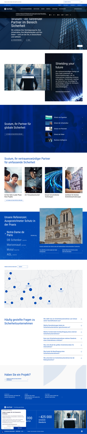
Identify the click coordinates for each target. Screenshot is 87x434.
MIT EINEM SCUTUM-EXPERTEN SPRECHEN (14, 200)
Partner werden (66, 5)
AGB (22, 431)
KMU (29, 40)
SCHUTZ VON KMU (36, 8)
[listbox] (23, 267)
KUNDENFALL (48, 8)
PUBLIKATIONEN (54, 8)
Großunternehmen (17, 40)
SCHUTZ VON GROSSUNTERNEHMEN (26, 8)
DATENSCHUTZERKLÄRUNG (9, 431)
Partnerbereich (73, 5)
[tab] (20, 234)
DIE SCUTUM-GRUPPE (62, 8)
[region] (43, 289)
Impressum (18, 431)
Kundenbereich (80, 5)
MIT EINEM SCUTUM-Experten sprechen (14, 134)
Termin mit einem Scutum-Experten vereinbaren (13, 379)
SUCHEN (59, 5)
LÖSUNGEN (42, 8)
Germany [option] (20, 266)
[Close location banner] (82, 2)
